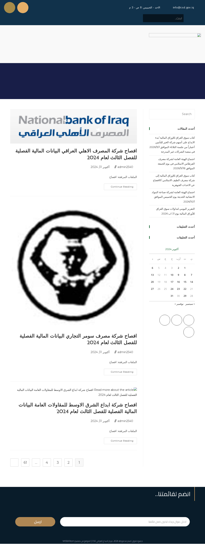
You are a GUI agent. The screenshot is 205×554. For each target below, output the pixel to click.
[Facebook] (176, 320)
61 (25, 462)
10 (172, 275)
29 (185, 296)
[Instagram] (164, 320)
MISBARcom (68, 541)
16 (178, 282)
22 (185, 289)
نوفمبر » (179, 303)
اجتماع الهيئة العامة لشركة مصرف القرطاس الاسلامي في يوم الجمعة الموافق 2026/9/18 (176, 163)
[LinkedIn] (188, 332)
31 (172, 296)
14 (191, 282)
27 (152, 289)
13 (152, 275)
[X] (188, 320)
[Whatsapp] (9, 7)
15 (185, 282)
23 (178, 289)
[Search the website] (163, 18)
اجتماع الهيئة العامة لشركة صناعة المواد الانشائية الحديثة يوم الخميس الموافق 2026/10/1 (173, 197)
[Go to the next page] (14, 462)
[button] (7, 44)
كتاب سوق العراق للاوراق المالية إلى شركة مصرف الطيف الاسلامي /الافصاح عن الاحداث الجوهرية (174, 180)
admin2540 (125, 167)
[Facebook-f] (22, 7)
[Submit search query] (148, 18)
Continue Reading (119, 186)
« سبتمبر (190, 303)
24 (172, 289)
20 (152, 282)
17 (172, 282)
